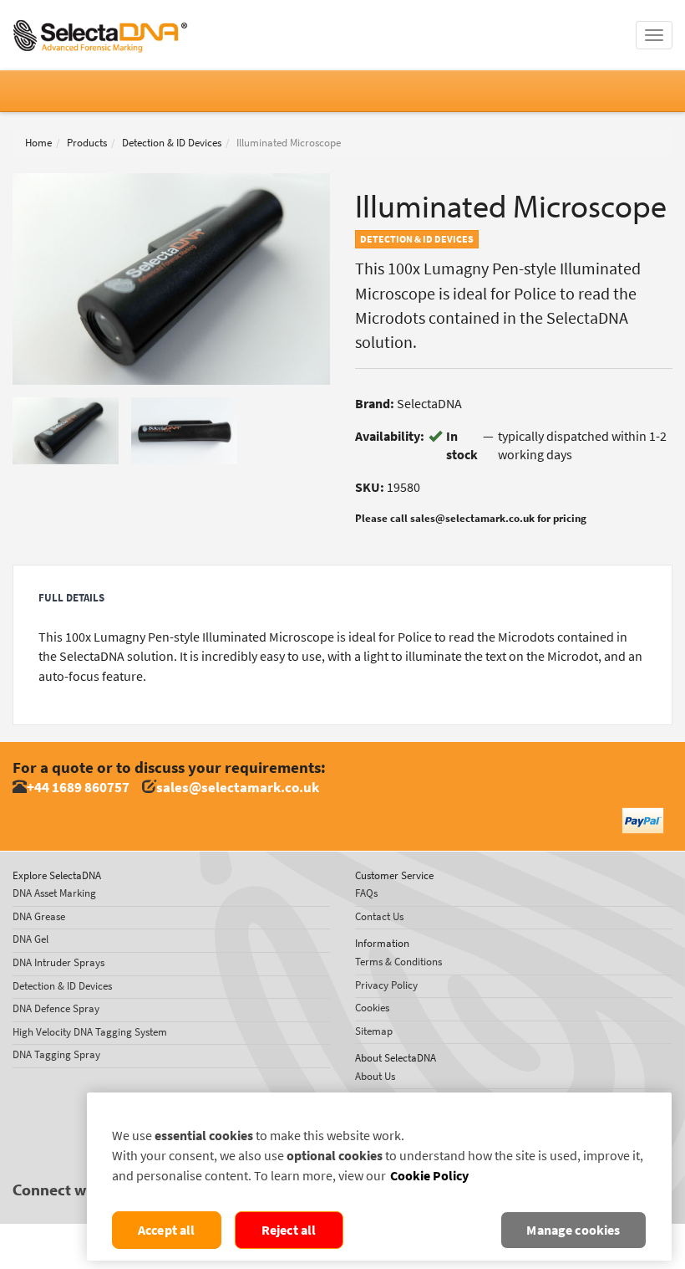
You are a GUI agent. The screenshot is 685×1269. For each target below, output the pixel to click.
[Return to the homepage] (100, 21)
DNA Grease (39, 916)
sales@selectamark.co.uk (237, 787)
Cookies (372, 1007)
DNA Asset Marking (54, 893)
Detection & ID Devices (171, 143)
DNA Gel (30, 939)
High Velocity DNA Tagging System (90, 1032)
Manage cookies (573, 1230)
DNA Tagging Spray (56, 1054)
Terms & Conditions (398, 961)
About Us (375, 1076)
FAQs (366, 893)
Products (87, 143)
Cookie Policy (429, 1176)
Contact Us (379, 916)
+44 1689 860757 (78, 787)
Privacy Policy (386, 985)
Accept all (166, 1230)
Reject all (289, 1230)
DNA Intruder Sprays (58, 962)
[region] (379, 1176)
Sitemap (374, 1031)
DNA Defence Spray (56, 1008)
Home (38, 143)
